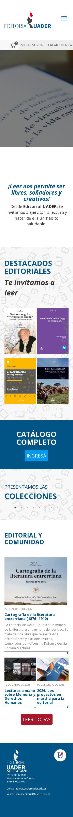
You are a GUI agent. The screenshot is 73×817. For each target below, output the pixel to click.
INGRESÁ (36, 455)
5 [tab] (40, 508)
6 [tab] (46, 508)
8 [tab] (58, 508)
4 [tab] (33, 508)
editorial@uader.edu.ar (32, 788)
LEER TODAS (36, 719)
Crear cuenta (60, 45)
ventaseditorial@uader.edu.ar (33, 794)
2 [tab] (21, 508)
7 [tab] (52, 508)
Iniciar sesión (32, 45)
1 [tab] (15, 508)
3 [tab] (27, 508)
